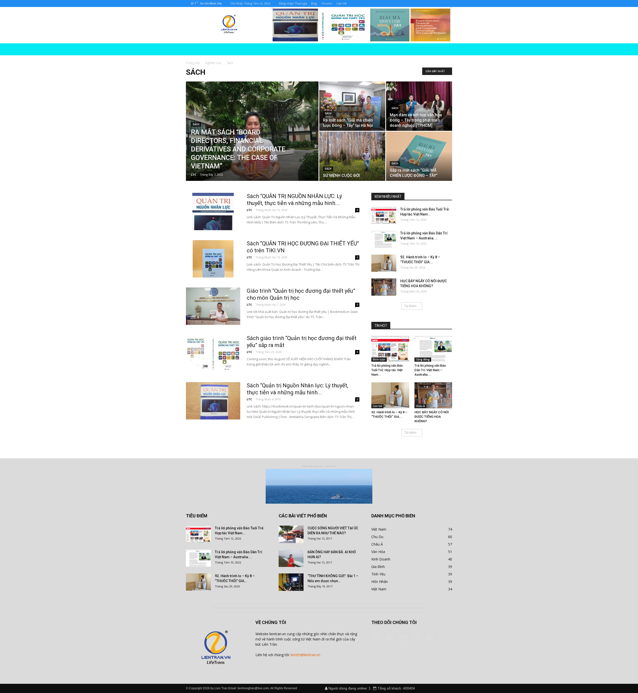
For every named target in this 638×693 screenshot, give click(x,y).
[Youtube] (391, 3)
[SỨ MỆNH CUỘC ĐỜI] (352, 156)
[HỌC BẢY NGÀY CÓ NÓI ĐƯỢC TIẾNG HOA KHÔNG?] (383, 287)
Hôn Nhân (379, 581)
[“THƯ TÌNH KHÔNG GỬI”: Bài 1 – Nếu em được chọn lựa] (291, 582)
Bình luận (379, 359)
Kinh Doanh (380, 559)
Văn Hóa (378, 551)
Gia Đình (378, 566)
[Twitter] (366, 3)
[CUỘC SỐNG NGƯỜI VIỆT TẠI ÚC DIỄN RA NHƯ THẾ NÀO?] (291, 534)
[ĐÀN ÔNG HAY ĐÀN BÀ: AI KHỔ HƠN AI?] (291, 558)
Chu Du (377, 536)
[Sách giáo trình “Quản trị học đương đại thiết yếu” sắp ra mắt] (213, 353)
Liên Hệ (341, 3)
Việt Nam (378, 529)
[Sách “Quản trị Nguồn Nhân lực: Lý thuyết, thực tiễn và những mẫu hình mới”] (213, 400)
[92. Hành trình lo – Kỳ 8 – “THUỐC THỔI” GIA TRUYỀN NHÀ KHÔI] (383, 263)
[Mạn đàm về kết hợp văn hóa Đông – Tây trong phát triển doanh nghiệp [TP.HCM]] (419, 106)
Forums (326, 3)
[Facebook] (358, 3)
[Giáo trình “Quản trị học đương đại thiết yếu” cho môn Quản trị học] (213, 306)
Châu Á (420, 406)
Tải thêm (410, 306)
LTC (193, 174)
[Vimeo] (374, 3)
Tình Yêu (378, 574)
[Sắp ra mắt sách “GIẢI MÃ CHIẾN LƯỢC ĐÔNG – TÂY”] (419, 156)
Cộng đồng (423, 359)
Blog (314, 3)
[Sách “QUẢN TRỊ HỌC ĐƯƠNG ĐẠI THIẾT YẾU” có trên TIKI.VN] (213, 258)
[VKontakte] (383, 3)
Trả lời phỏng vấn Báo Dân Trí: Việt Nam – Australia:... (430, 370)
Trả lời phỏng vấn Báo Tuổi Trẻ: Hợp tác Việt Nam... (387, 370)
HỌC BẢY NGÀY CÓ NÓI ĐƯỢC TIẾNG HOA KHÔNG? (431, 416)
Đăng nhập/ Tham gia (293, 3)
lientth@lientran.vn (305, 654)
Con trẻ (377, 406)
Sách (196, 124)
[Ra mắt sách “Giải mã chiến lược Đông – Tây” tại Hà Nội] (352, 106)
